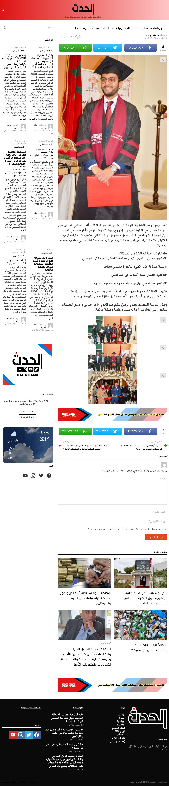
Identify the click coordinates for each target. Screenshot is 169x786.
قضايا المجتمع (118, 728)
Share (163, 59)
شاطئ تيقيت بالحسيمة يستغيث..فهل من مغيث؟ (149, 646)
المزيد (32, 118)
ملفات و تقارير (118, 738)
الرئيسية (121, 714)
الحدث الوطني (46, 50)
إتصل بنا (23, 782)
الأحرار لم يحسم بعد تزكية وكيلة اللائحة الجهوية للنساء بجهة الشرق (43, 263)
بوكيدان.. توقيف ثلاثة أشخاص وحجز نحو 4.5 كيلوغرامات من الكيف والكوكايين (85, 597)
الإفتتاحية (120, 734)
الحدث (121, 718)
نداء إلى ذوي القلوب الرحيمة (16, 261)
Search (5, 28)
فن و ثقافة (120, 731)
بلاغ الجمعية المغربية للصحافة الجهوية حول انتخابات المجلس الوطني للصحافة (145, 597)
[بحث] (3, 10)
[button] (8, 453)
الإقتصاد (121, 724)
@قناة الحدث (27, 411)
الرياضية (121, 721)
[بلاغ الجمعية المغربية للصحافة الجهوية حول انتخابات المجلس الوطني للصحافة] (140, 573)
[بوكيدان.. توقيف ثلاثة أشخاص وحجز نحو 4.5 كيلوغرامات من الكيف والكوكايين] (84, 573)
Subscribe (27, 417)
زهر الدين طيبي (117, 741)
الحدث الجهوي (18, 147)
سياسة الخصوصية (9, 782)
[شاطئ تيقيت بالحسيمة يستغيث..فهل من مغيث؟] (140, 625)
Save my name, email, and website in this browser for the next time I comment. (125, 529)
